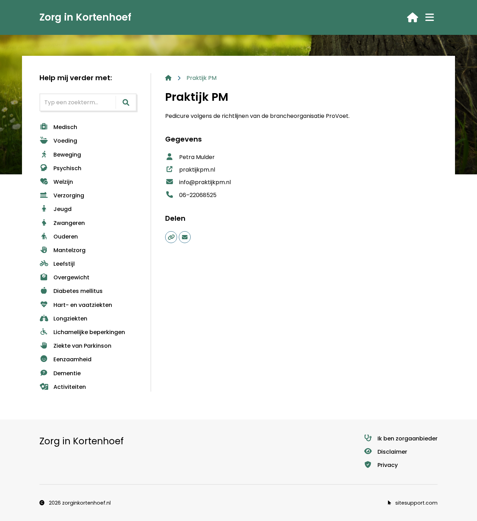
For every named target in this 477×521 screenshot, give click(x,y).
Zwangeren (69, 223)
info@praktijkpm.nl (205, 182)
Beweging (67, 155)
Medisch (65, 127)
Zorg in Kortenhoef (85, 17)
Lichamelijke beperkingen (89, 332)
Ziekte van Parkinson (82, 346)
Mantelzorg (69, 250)
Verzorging (68, 195)
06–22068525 (198, 195)
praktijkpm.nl (197, 170)
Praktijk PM (201, 78)
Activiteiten (69, 387)
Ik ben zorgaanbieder (407, 439)
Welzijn (63, 182)
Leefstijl (64, 264)
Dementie (67, 373)
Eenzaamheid (72, 359)
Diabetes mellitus (78, 291)
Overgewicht (71, 277)
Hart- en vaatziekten (82, 305)
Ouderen (65, 237)
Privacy (387, 465)
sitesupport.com (416, 502)
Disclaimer (392, 452)
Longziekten (70, 319)
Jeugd (62, 209)
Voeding (65, 141)
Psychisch (67, 168)
